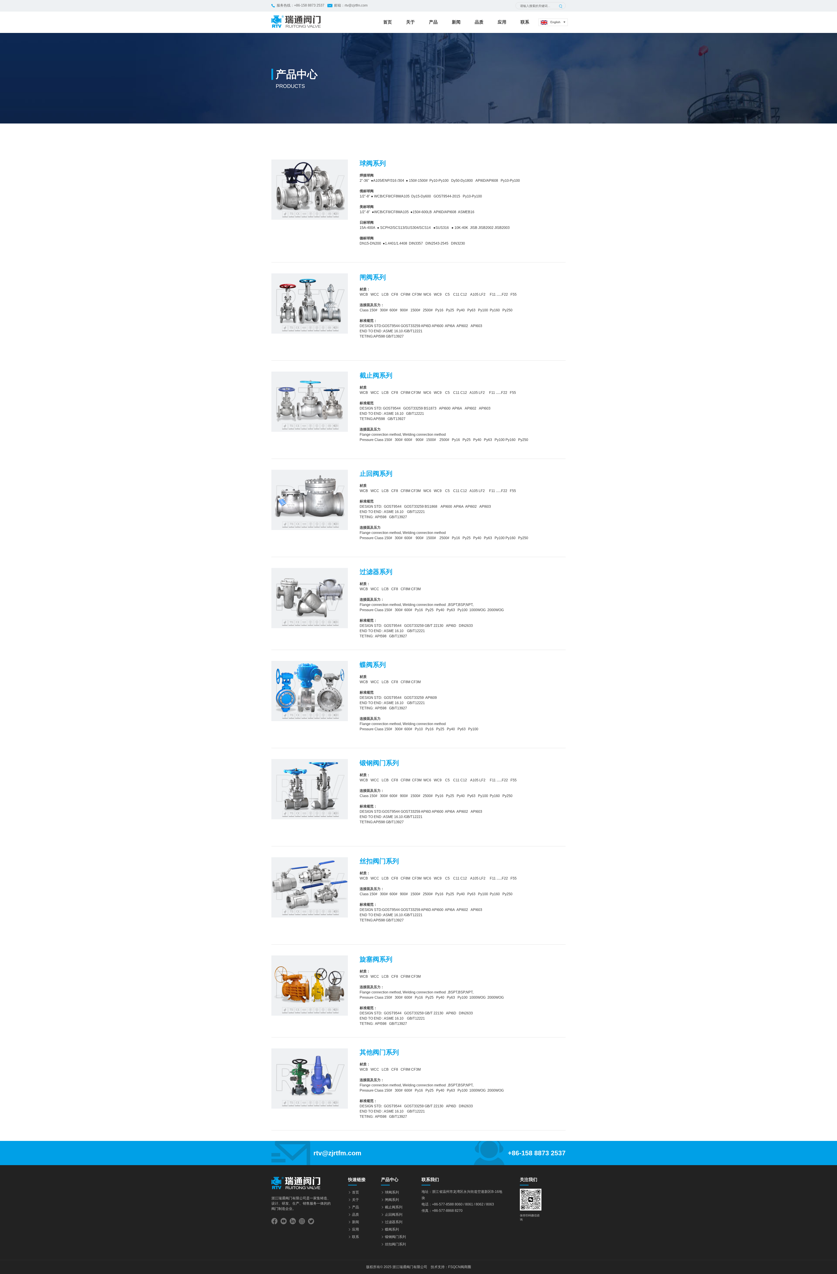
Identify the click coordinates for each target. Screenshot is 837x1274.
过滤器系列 (393, 1222)
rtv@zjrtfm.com (356, 5)
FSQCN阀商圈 (459, 1267)
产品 (433, 22)
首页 (387, 22)
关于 (410, 22)
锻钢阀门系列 (395, 1237)
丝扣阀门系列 (395, 1244)
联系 (525, 22)
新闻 (456, 22)
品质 (479, 22)
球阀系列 (392, 1192)
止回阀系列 (393, 1214)
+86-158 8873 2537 (309, 5)
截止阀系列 (393, 1207)
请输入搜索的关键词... (535, 6)
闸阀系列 (392, 1200)
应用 (502, 22)
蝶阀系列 (392, 1229)
